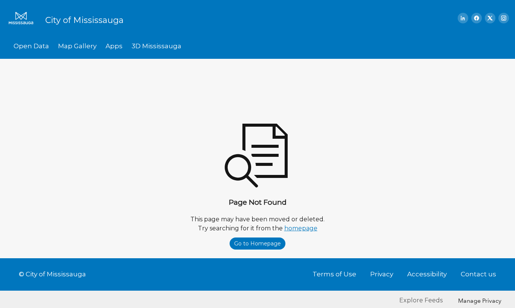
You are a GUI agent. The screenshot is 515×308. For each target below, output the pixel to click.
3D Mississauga (156, 46)
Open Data (31, 46)
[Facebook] (476, 18)
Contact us (478, 274)
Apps (114, 46)
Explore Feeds (421, 300)
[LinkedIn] (463, 18)
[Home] (23, 18)
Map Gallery (77, 46)
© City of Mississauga (52, 274)
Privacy (381, 274)
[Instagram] (503, 18)
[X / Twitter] (490, 18)
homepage (300, 228)
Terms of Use (334, 274)
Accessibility (427, 274)
